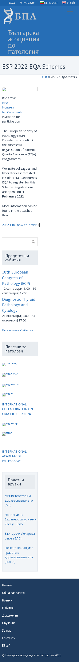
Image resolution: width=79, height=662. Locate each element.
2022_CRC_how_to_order (19, 225)
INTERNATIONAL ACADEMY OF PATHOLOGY (14, 456)
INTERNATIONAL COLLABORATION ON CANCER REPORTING (17, 409)
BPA (5, 103)
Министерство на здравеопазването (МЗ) (19, 500)
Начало (44, 77)
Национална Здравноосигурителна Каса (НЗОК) (21, 519)
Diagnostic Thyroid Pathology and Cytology (18, 305)
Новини (8, 107)
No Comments (12, 112)
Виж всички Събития (17, 330)
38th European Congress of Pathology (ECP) (16, 278)
